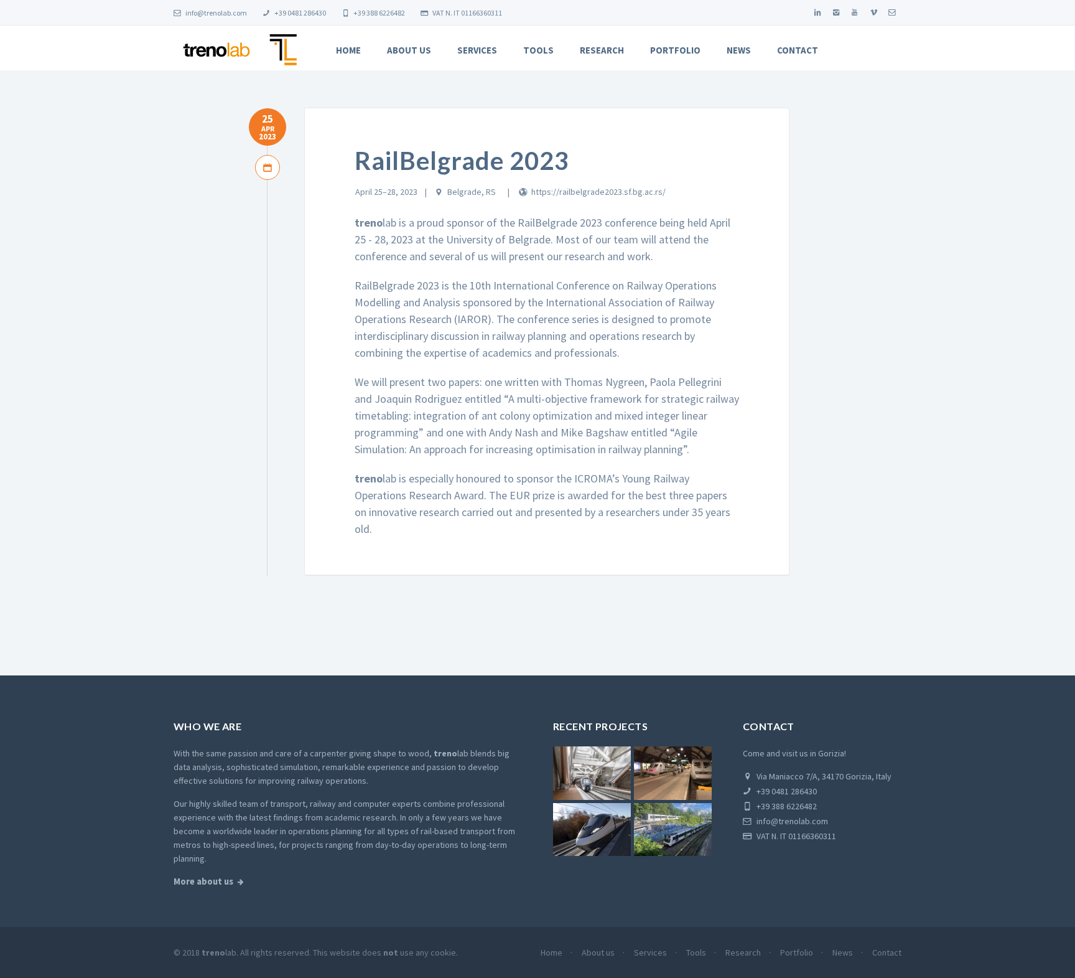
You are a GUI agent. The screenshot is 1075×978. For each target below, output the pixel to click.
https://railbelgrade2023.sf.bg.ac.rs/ (598, 191)
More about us (203, 881)
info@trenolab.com (215, 12)
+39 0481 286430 (299, 12)
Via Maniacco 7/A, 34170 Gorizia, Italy (823, 776)
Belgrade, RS (471, 191)
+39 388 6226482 (378, 12)
